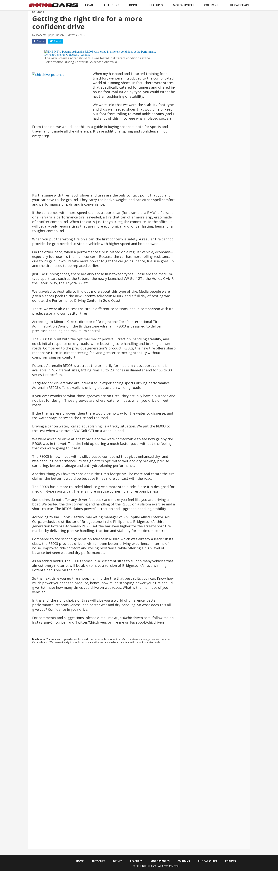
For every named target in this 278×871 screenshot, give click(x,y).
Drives (134, 5)
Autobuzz (111, 5)
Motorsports (183, 5)
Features (156, 5)
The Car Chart (239, 5)
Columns (211, 5)
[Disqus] (104, 698)
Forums (230, 861)
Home (89, 5)
